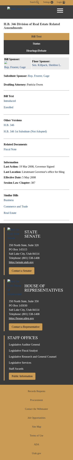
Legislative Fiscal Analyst (23, 350)
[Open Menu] (60, 11)
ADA (36, 444)
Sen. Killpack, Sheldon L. (46, 65)
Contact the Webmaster (36, 409)
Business (9, 200)
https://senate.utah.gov (21, 262)
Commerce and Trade (16, 206)
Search (33, 2)
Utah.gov (36, 453)
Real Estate (10, 212)
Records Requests (36, 391)
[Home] (25, 12)
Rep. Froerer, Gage (38, 75)
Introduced (10, 100)
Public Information (22, 376)
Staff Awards (16, 368)
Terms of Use (36, 435)
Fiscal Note (10, 149)
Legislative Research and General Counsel (32, 356)
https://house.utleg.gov (21, 318)
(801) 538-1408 (31, 257)
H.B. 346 (9, 125)
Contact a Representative (26, 326)
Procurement (36, 400)
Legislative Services (20, 362)
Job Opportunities (36, 418)
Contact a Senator (22, 270)
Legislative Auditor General (24, 344)
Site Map (36, 426)
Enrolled (8, 107)
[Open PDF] (17, 100)
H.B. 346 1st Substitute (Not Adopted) (25, 131)
